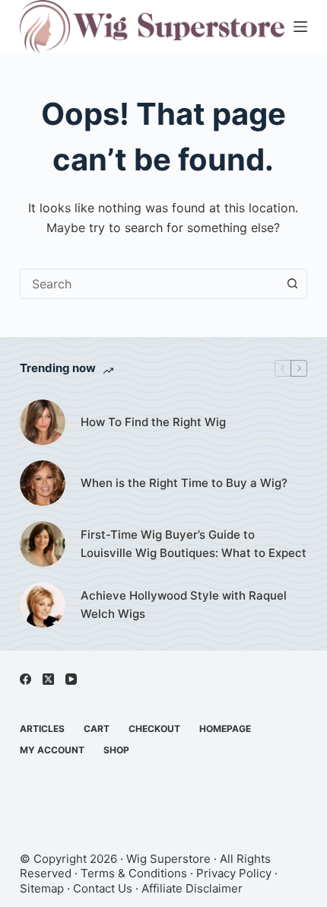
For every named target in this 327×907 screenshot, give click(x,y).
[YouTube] (71, 679)
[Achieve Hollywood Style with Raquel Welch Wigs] (42, 605)
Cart (97, 728)
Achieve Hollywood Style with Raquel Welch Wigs (184, 605)
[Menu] (300, 26)
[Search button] (292, 283)
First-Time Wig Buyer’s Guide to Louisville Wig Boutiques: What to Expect (193, 544)
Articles (42, 728)
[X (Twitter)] (48, 679)
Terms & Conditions (134, 873)
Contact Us (102, 888)
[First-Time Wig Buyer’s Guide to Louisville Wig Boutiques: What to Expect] (42, 544)
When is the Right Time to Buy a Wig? (184, 483)
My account (52, 750)
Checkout (154, 728)
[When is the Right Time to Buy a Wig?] (42, 483)
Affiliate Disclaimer (192, 888)
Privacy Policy (233, 873)
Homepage (225, 728)
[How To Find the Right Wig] (42, 422)
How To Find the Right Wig (153, 422)
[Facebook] (25, 679)
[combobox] (149, 284)
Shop (116, 750)
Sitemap (42, 888)
